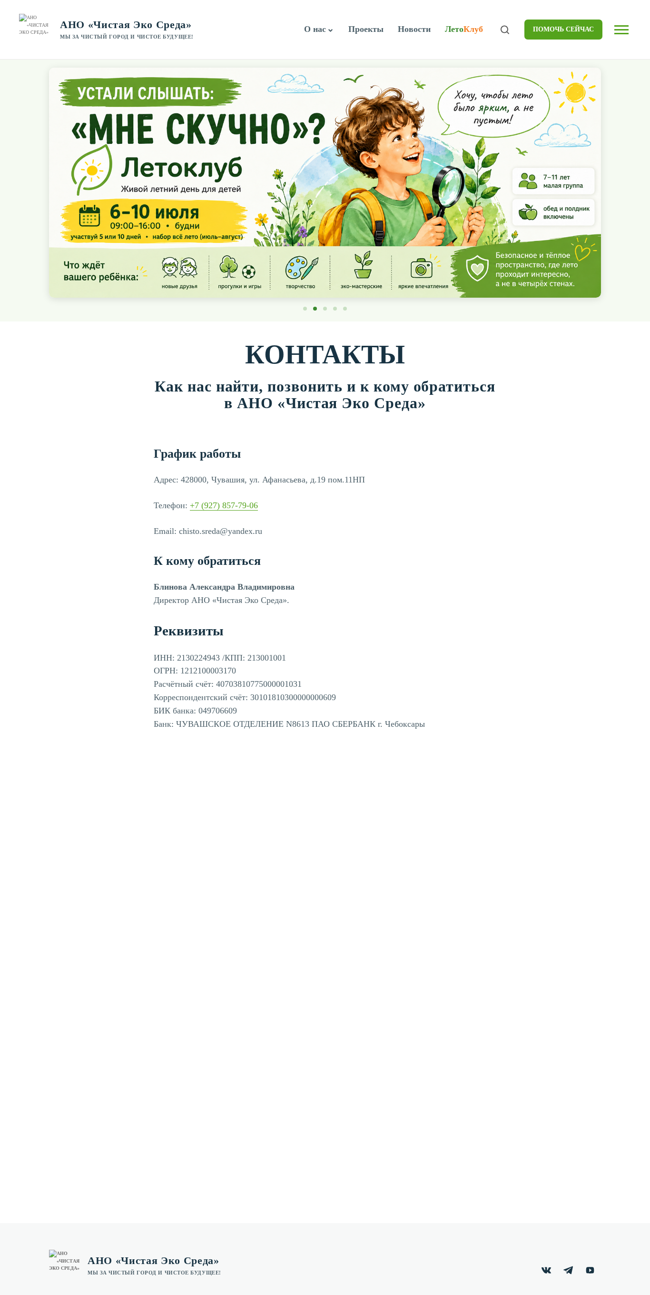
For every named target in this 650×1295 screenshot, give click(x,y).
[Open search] (505, 30)
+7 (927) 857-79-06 (224, 505)
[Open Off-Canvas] (621, 29)
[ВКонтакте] (546, 1270)
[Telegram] (568, 1270)
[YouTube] (590, 1270)
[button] (330, 30)
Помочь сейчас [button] (563, 29)
